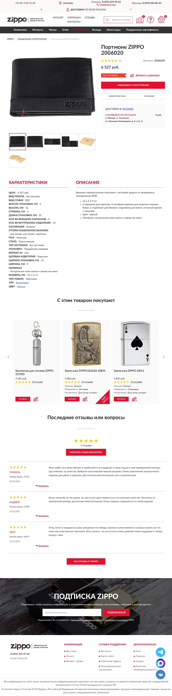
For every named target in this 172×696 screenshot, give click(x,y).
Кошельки (80, 30)
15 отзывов (136, 382)
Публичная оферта (111, 661)
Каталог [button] (58, 18)
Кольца (96, 30)
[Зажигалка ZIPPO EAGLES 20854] (86, 343)
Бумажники (22, 283)
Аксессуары (114, 30)
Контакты (73, 22)
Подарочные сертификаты (142, 30)
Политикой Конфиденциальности (87, 620)
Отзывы (90, 18)
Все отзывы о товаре (86, 561)
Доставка (71, 651)
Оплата (70, 656)
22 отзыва (37, 382)
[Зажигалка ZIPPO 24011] (135, 343)
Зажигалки (20, 30)
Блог (138, 651)
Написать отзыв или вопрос (86, 452)
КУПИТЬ (23, 399)
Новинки (140, 656)
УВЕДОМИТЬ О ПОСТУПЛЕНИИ (133, 85)
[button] (106, 4)
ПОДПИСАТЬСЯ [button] (116, 612)
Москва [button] (127, 109)
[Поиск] (107, 19)
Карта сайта (107, 656)
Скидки (140, 661)
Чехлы (53, 30)
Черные (21, 286)
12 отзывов (87, 382)
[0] (161, 19)
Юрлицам (74, 18)
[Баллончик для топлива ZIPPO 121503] (37, 343)
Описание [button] (149, 96)
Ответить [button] (43, 486)
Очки (65, 30)
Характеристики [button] (117, 96)
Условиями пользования (116, 620)
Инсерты (37, 30)
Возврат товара (74, 661)
